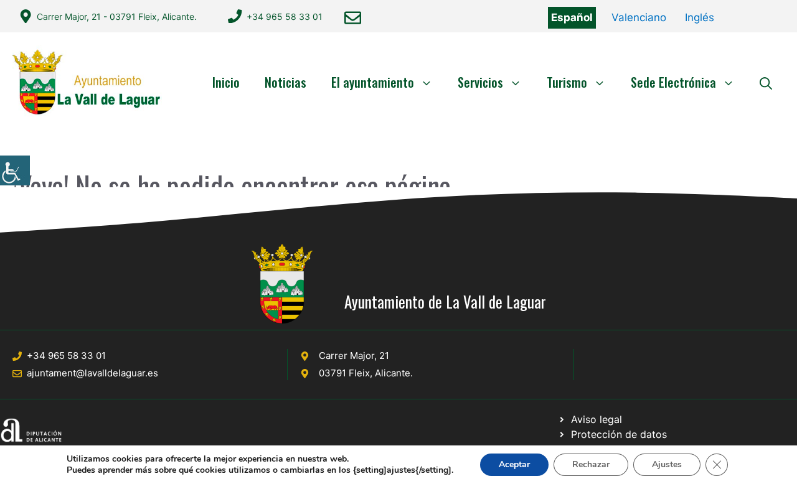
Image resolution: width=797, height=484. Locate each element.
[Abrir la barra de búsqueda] (766, 82)
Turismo (567, 82)
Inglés (699, 17)
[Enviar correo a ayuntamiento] (352, 17)
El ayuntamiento (372, 82)
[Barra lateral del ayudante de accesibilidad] (15, 170)
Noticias (285, 82)
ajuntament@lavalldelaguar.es (92, 373)
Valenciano (638, 17)
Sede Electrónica (673, 82)
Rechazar (591, 464)
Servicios (480, 82)
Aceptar (514, 464)
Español (572, 17)
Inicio (226, 82)
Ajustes (667, 464)
